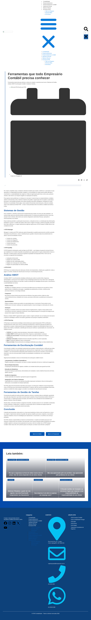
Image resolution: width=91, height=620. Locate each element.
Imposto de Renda (47, 6)
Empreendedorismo (47, 3)
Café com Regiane (49, 11)
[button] (48, 33)
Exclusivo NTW (46, 9)
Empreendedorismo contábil (49, 4)
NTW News (48, 14)
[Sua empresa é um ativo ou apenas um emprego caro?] (45, 488)
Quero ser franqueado (53, 434)
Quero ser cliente (37, 434)
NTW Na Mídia (48, 12)
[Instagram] (9, 523)
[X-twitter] (18, 523)
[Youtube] (5, 527)
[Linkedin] (14, 523)
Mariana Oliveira (47, 7)
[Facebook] (5, 523)
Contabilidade (46, 1)
